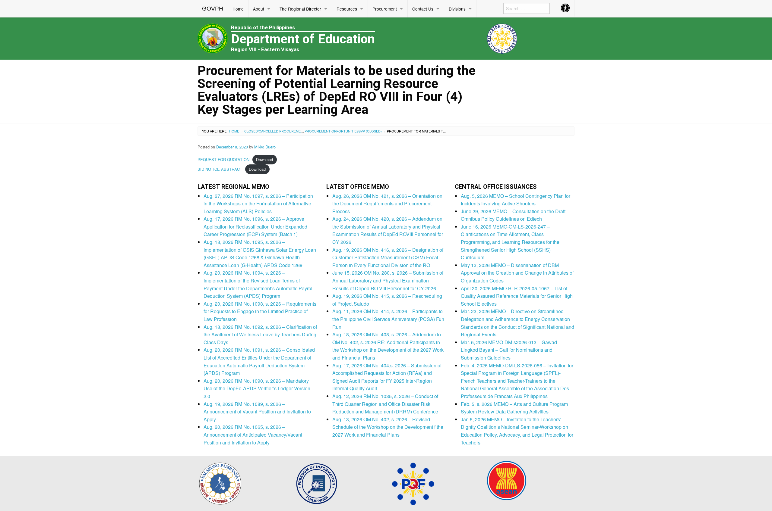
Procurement (384, 9)
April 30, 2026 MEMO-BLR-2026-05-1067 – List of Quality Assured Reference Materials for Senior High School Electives (517, 296)
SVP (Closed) (370, 131)
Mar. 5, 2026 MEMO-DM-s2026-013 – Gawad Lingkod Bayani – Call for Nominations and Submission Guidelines (509, 350)
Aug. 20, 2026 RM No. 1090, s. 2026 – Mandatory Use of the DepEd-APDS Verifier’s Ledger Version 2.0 (257, 388)
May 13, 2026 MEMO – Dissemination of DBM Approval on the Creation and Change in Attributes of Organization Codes (517, 273)
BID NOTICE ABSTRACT (220, 169)
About (258, 9)
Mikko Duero (265, 147)
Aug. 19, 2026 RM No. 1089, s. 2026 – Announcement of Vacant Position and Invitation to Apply (257, 411)
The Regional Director (300, 9)
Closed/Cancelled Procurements (275, 131)
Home (238, 9)
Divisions (457, 9)
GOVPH (212, 8)
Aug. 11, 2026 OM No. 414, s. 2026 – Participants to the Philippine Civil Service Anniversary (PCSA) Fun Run (388, 319)
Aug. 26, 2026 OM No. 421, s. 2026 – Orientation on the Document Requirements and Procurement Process (387, 203)
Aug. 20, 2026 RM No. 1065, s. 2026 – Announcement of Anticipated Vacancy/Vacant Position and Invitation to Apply (253, 434)
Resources (347, 9)
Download (264, 159)
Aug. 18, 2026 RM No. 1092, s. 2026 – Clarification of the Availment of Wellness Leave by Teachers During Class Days (260, 334)
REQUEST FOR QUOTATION (223, 159)
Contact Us (422, 9)
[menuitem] (213, 8)
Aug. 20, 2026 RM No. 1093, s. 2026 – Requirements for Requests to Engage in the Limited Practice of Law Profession (260, 311)
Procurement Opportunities (332, 131)
